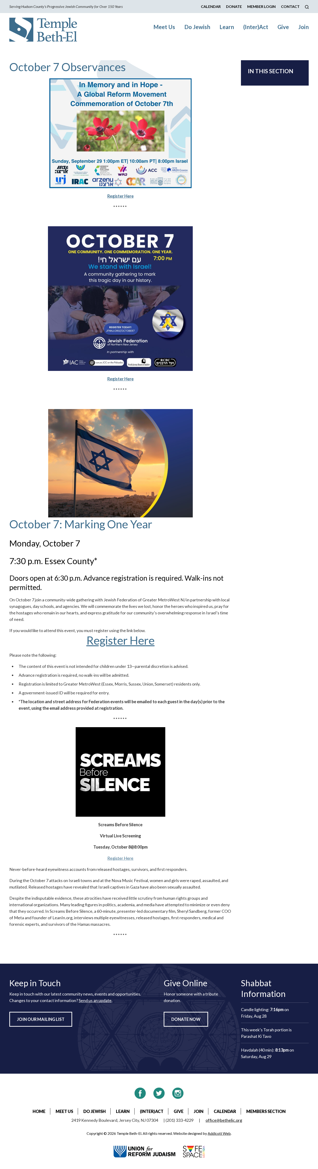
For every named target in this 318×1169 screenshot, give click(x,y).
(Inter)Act (255, 26)
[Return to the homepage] (43, 30)
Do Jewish (197, 26)
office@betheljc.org (224, 1120)
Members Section (266, 1111)
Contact (290, 6)
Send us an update (95, 1000)
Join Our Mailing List (40, 1019)
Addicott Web (219, 1133)
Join (303, 26)
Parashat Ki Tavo (256, 1036)
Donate (234, 6)
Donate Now (185, 1019)
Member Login (261, 6)
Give (283, 26)
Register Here (120, 640)
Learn (227, 26)
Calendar (211, 6)
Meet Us (164, 26)
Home (39, 1111)
